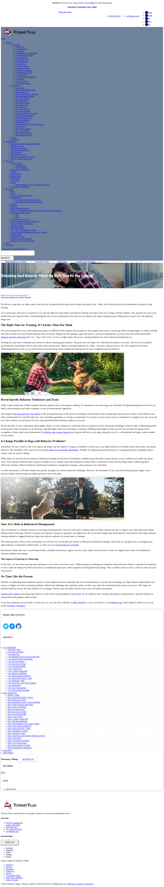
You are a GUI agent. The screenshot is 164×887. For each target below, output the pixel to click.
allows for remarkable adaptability (64, 450)
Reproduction (11, 142)
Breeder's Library (17, 146)
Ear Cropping (16, 152)
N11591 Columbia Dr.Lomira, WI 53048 (14, 824)
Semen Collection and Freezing (22, 157)
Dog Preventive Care (23, 118)
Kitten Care (19, 47)
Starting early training (10, 594)
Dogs (17, 217)
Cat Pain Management (23, 70)
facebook (148, 12)
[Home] (20, 36)
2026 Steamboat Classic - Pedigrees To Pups (32, 185)
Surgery (14, 137)
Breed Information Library (21, 213)
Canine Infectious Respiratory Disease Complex (29, 232)
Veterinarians (20, 165)
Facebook (11, 606)
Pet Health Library (18, 228)
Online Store (42, 262)
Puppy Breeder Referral (20, 208)
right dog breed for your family (26, 414)
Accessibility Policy (13, 876)
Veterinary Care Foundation (21, 239)
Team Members (21, 167)
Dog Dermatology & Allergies (26, 94)
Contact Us (10, 871)
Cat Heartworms (21, 62)
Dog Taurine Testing (23, 129)
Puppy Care (19, 88)
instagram (148, 15)
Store (8, 243)
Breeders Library (17, 226)
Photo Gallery (16, 174)
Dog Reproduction (22, 120)
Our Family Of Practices (20, 187)
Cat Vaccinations (21, 81)
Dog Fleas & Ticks (22, 103)
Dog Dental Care (21, 92)
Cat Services (15, 45)
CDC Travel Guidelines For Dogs (23, 230)
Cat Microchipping (22, 68)
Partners (14, 204)
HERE (92, 3)
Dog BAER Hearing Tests (25, 90)
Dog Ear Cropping (22, 99)
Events (13, 183)
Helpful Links (16, 198)
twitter (147, 18)
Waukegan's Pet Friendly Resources (29, 202)
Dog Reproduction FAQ (20, 150)
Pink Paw (62, 262)
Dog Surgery (20, 127)
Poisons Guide (16, 234)
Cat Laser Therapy (22, 66)
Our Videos (15, 180)
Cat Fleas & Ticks (22, 60)
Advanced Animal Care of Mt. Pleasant (16, 297)
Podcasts (14, 206)
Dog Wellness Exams (23, 133)
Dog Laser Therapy (22, 109)
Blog (12, 191)
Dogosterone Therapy (23, 135)
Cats (17, 215)
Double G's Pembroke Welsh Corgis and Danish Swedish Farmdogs (36, 211)
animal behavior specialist (67, 545)
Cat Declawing (21, 49)
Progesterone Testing (18, 155)
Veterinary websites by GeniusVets (80, 884)
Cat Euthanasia (21, 58)
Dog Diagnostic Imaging (24, 96)
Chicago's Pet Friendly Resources (28, 200)
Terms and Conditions (14, 878)
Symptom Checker (18, 236)
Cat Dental (19, 51)
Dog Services (16, 86)
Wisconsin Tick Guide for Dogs (23, 241)
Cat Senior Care (21, 75)
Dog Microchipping (22, 111)
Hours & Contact (65, 12)
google (147, 24)
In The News (16, 178)
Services (9, 42)
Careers (13, 172)
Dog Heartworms (22, 105)
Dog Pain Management (24, 116)
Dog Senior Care (21, 122)
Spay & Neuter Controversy (21, 159)
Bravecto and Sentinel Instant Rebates (25, 221)
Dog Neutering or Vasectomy (26, 114)
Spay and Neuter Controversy (22, 224)
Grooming (14, 139)
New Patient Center (16, 262)
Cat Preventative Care (23, 73)
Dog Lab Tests (21, 107)
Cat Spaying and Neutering (25, 77)
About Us (9, 161)
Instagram (20, 606)
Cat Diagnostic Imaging (24, 55)
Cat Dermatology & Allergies (26, 53)
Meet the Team (16, 163)
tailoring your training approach (58, 432)
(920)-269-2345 (15, 829)
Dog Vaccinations (22, 131)
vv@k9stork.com (132, 16)
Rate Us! (9, 842)
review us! (28, 759)
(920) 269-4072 (115, 16)
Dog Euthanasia (21, 101)
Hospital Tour (16, 176)
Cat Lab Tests (20, 64)
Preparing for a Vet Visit (20, 170)
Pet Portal (9, 245)
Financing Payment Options (21, 196)
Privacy (9, 873)
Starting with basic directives (13, 337)
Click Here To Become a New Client (82, 7)
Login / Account (12, 880)
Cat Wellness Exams (23, 83)
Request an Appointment (15, 249)
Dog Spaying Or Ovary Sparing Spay (29, 124)
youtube (148, 21)
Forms (13, 193)
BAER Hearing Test (18, 148)
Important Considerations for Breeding (25, 144)
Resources (10, 189)
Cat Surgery (19, 79)
